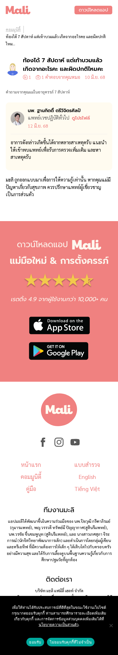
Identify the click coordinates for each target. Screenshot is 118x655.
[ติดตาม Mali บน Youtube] (75, 445)
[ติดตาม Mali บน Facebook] (43, 445)
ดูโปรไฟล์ (81, 118)
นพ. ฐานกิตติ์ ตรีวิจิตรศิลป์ (54, 110)
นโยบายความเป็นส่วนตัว (58, 624)
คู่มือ (31, 488)
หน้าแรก (31, 464)
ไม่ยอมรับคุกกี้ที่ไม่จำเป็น (71, 642)
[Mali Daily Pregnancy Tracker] (40, 10)
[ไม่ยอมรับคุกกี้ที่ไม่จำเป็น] (111, 625)
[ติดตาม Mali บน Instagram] (59, 445)
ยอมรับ (35, 642)
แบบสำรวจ (87, 464)
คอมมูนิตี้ (13, 29)
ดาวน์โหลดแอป (93, 10)
